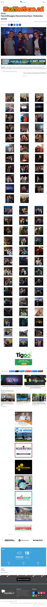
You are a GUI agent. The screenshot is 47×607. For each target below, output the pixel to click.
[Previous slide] (2, 540)
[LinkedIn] (14, 25)
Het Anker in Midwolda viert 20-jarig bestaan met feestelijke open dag (7, 403)
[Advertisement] (24, 85)
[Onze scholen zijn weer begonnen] (23, 398)
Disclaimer (36, 603)
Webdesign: (11, 601)
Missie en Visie (30, 603)
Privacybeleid (25, 603)
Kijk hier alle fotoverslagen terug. (10, 71)
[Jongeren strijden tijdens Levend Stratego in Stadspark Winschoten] (39, 398)
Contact (44, 603)
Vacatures (40, 603)
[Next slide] (44, 540)
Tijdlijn (12, 603)
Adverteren (16, 603)
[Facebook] (9, 25)
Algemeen (3, 13)
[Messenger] (17, 25)
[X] (12, 25)
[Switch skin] (3, 2)
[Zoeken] (1, 2)
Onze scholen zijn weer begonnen (23, 402)
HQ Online (15, 601)
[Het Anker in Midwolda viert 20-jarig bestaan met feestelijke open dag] (8, 398)
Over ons (20, 603)
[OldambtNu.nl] (23, 2)
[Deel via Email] (20, 25)
